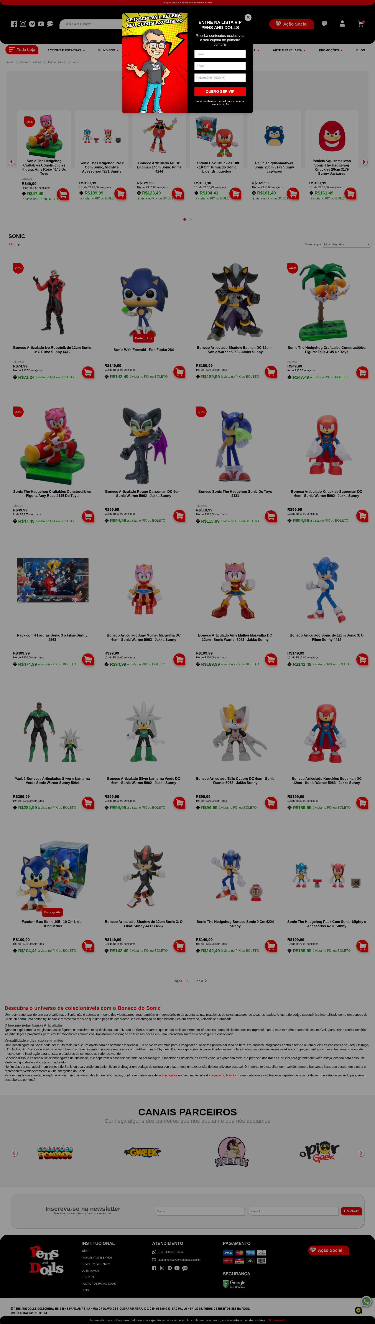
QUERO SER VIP (220, 92)
